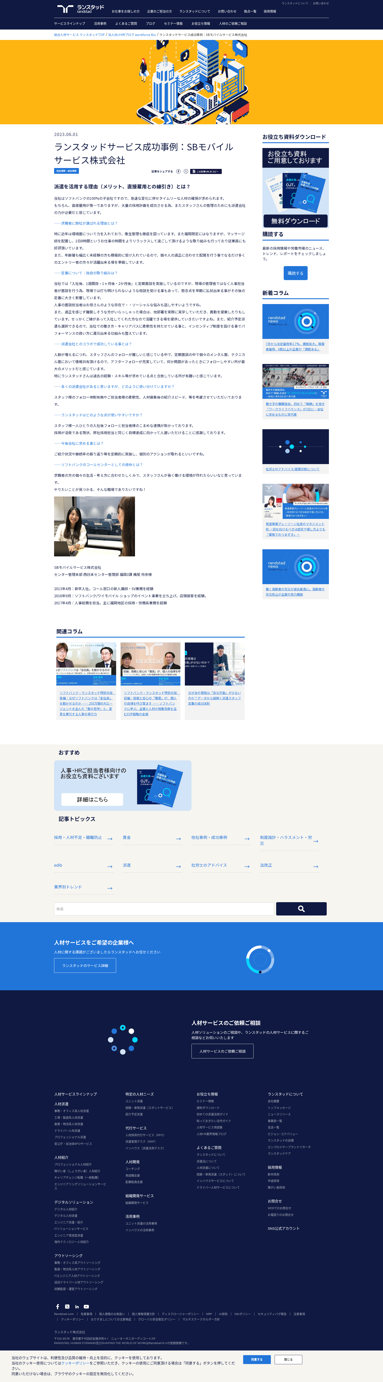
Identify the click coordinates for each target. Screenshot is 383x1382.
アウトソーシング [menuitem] (68, 1255)
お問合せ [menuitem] (275, 1201)
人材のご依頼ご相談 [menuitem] (233, 23)
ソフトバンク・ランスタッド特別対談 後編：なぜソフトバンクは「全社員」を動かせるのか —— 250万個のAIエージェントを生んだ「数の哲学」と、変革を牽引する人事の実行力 (88, 703)
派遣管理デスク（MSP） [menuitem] (141, 1141)
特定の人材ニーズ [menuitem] (139, 1094)
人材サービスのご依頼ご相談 (222, 1051)
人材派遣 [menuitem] (61, 1104)
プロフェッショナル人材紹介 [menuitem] (73, 1164)
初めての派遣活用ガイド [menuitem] (212, 1114)
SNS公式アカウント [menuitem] (284, 1228)
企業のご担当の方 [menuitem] (159, 11)
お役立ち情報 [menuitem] (201, 23)
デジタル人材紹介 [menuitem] (65, 1209)
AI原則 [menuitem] (223, 1314)
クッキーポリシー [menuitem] (72, 1319)
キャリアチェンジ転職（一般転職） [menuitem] (77, 1177)
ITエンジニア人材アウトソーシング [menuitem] (77, 1275)
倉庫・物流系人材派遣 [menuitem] (68, 1124)
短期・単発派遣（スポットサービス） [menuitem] (149, 1107)
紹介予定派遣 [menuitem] (134, 1114)
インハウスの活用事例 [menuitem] (139, 1230)
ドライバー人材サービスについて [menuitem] (218, 1187)
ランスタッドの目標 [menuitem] (281, 1140)
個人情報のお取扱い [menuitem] (112, 1314)
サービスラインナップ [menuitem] (69, 23)
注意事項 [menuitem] (299, 1314)
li (76, 1306)
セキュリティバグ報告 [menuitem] (272, 1314)
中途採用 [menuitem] (273, 1180)
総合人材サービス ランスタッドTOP (79, 34)
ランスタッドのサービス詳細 (85, 965)
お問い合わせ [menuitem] (227, 11)
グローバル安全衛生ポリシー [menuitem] (157, 1319)
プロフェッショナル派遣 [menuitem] (70, 1137)
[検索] (301, 908)
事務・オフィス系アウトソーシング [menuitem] (77, 1262)
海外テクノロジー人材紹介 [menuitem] (71, 1242)
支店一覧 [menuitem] (273, 1127)
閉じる (288, 1359)
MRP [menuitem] (209, 1314)
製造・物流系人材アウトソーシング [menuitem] (77, 1269)
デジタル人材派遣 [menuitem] (65, 1215)
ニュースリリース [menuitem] (279, 1114)
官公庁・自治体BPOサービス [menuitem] (73, 1143)
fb (57, 1306)
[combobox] (164, 908)
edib (58, 865)
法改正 (266, 865)
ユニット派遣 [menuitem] (134, 1101)
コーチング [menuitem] (132, 1168)
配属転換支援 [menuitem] (134, 1182)
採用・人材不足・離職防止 (78, 837)
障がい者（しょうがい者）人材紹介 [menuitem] (77, 1171)
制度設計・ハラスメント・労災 (286, 840)
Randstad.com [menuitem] (64, 1314)
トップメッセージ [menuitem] (279, 1107)
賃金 (127, 837)
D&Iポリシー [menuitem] (242, 1314)
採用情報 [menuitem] (270, 11)
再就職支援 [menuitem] (132, 1175)
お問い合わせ (321, 3)
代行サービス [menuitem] (136, 1128)
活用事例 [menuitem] (100, 23)
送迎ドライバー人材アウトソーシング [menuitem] (78, 1282)
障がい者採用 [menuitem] (276, 1187)
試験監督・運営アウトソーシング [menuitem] (76, 1289)
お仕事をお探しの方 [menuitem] (126, 11)
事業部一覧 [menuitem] (275, 1121)
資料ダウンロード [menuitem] (208, 1107)
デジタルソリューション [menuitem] (73, 1202)
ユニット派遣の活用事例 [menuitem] (141, 1223)
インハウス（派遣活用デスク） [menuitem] (145, 1148)
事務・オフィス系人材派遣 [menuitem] (71, 1111)
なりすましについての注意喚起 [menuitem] (111, 1319)
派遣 (127, 865)
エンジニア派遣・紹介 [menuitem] (68, 1222)
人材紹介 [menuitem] (61, 1157)
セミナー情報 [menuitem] (173, 23)
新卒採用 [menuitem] (273, 1174)
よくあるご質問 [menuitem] (126, 23)
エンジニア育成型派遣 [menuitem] (68, 1235)
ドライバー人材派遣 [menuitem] (67, 1130)
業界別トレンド (68, 887)
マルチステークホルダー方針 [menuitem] (201, 1319)
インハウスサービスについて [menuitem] (215, 1180)
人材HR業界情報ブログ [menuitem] (212, 1134)
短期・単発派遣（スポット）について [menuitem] (221, 1174)
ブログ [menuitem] (150, 23)
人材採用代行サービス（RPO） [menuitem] (145, 1135)
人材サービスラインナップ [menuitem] (75, 1094)
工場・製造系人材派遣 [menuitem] (68, 1117)
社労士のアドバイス (209, 865)
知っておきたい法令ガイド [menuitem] (214, 1121)
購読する (296, 273)
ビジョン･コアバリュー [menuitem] (283, 1134)
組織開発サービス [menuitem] (139, 1196)
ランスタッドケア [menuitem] (279, 1153)
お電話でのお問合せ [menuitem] (281, 1214)
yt (86, 1306)
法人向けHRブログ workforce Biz (132, 34)
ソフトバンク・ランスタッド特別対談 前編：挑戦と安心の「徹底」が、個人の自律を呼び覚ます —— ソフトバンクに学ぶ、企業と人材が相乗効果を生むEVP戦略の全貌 (152, 703)
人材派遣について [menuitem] (208, 1167)
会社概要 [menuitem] (273, 1101)
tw (67, 1306)
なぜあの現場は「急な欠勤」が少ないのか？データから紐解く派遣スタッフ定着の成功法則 (214, 698)
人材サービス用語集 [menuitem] (210, 1127)
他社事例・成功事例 (66, 170)
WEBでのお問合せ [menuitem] (279, 1208)
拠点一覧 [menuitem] (250, 11)
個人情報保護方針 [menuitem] (143, 1314)
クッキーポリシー (75, 1363)
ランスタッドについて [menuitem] (194, 11)
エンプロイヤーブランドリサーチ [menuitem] (289, 1147)
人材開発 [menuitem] (132, 1162)
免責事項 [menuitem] (86, 1314)
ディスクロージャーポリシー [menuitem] (180, 1314)
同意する (257, 1359)
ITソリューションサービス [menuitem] (71, 1228)
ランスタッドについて (295, 3)
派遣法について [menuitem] (207, 1161)
